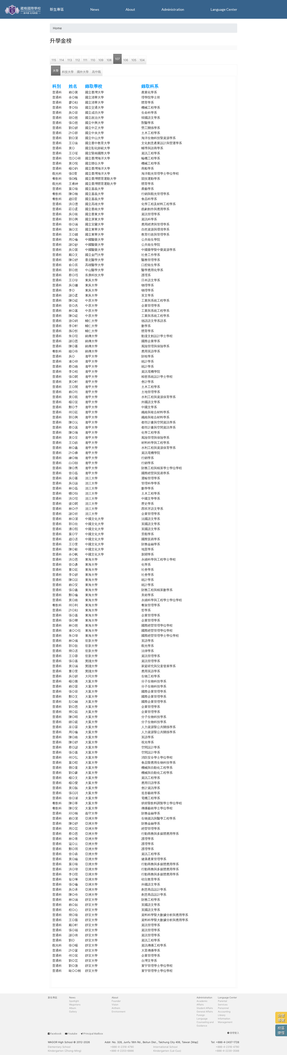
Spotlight (74, 1001)
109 (100, 60)
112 (77, 60)
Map (194, 1042)
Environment (118, 1011)
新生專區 (57, 9)
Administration (172, 9)
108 (109, 60)
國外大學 (83, 72)
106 (125, 60)
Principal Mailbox (93, 1033)
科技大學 (68, 72)
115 (54, 60)
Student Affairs (205, 1008)
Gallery (73, 1011)
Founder (116, 1001)
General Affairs (205, 1011)
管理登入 (234, 1032)
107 (117, 59)
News (94, 9)
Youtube (72, 1033)
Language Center (223, 9)
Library (222, 1015)
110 (93, 60)
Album (72, 1008)
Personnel (223, 1008)
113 (69, 60)
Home (57, 28)
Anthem (116, 1008)
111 (85, 60)
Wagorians (74, 1004)
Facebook (55, 1033)
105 (133, 60)
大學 (56, 70)
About (130, 9)
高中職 (96, 72)
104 (142, 60)
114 (61, 60)
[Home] (23, 9)
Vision (115, 1004)
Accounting (224, 1011)
